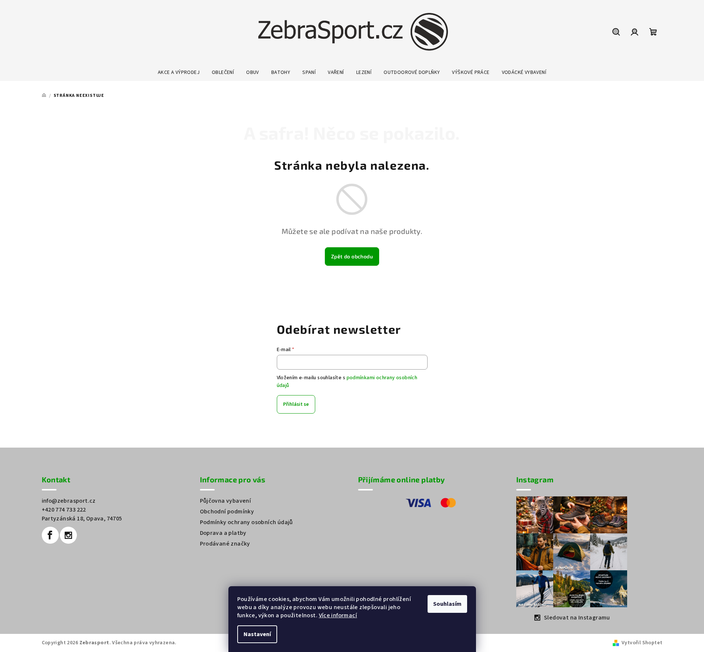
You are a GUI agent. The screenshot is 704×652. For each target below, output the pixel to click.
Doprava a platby (223, 533)
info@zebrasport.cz (69, 501)
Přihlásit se (296, 404)
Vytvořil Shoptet (642, 642)
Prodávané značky (225, 544)
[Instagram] (68, 535)
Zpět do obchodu (352, 256)
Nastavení (257, 634)
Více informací (338, 615)
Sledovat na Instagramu (577, 618)
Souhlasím (447, 604)
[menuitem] (178, 72)
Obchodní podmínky (227, 511)
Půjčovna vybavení (225, 501)
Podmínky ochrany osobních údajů (246, 522)
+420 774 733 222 (64, 510)
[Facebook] (50, 535)
